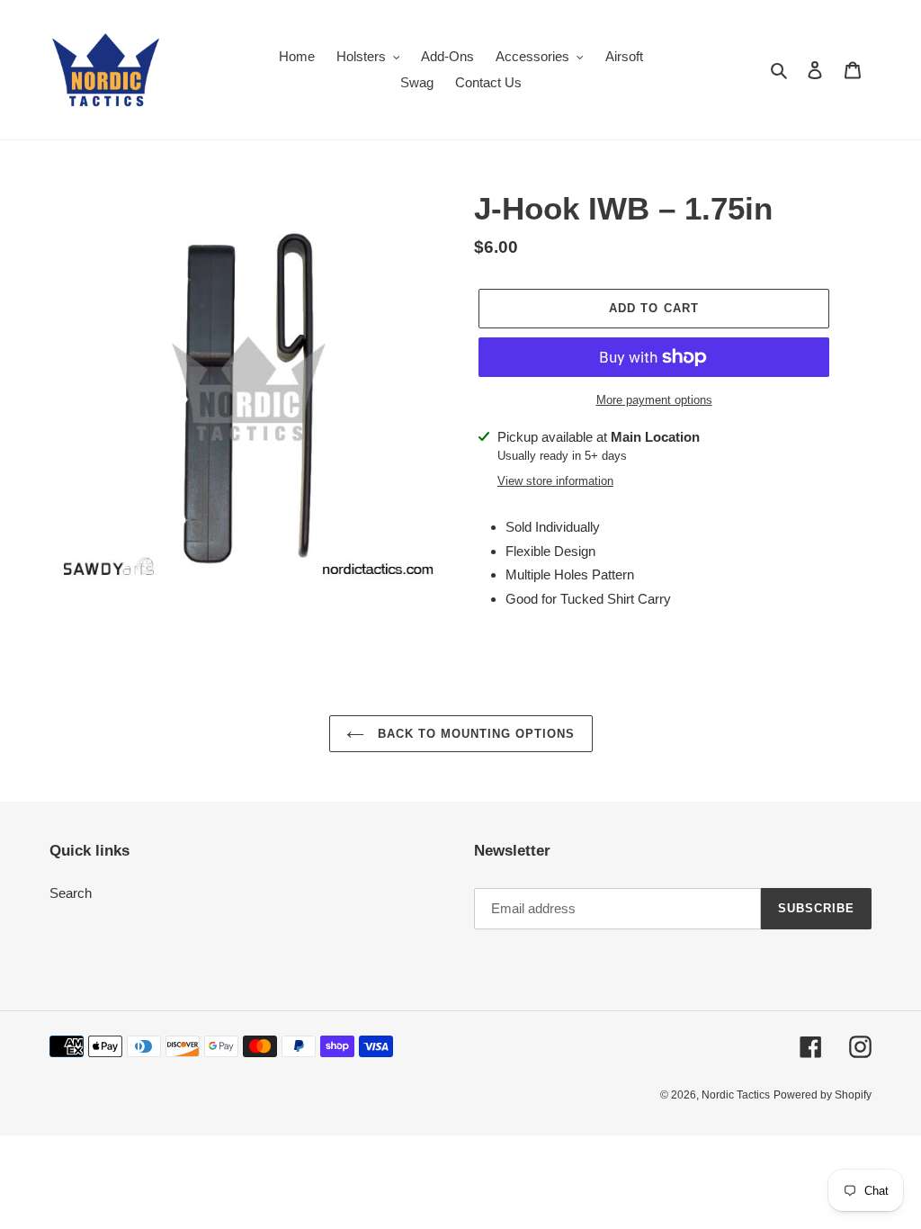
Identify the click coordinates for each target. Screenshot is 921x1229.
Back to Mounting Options (474, 733)
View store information (555, 481)
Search (70, 893)
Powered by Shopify (822, 1095)
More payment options (654, 400)
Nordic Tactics (736, 1095)
